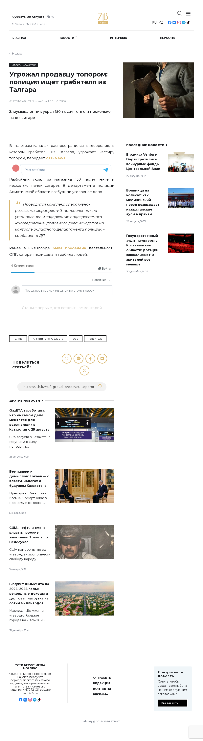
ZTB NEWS (19, 101)
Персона (167, 38)
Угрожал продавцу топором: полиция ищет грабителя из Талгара (58, 82)
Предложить (169, 703)
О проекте (102, 677)
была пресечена (69, 248)
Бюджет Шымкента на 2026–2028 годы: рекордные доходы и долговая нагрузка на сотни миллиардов (29, 593)
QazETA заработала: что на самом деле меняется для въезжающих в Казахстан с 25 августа (29, 420)
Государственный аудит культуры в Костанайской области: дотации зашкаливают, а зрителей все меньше (142, 250)
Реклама (100, 694)
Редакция (101, 683)
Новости (66, 38)
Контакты (102, 688)
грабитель (95, 338)
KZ (161, 22)
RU (154, 22)
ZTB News (55, 158)
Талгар (18, 338)
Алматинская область (48, 338)
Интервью (118, 38)
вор (75, 338)
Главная (19, 38)
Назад (17, 54)
